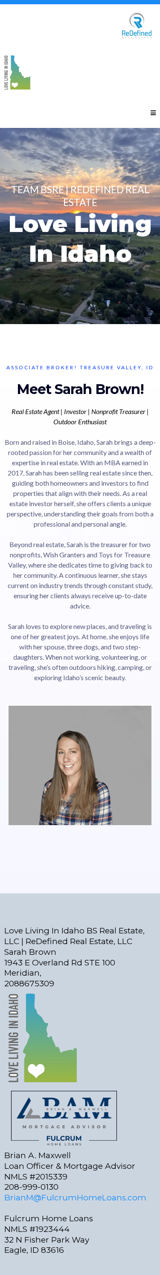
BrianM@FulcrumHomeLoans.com (75, 1198)
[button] (153, 113)
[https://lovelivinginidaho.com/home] (77, 72)
